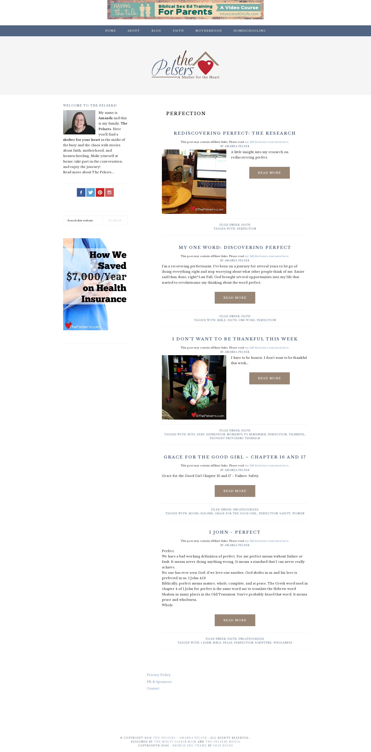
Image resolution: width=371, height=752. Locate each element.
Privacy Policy (159, 675)
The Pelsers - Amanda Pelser (180, 738)
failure (207, 513)
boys (191, 434)
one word (247, 320)
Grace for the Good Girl (236, 513)
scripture (263, 642)
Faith (246, 225)
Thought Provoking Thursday (234, 438)
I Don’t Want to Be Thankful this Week (235, 339)
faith (232, 320)
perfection (246, 228)
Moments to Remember (246, 434)
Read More (269, 173)
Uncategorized (246, 509)
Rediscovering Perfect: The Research (235, 133)
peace (228, 642)
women (298, 513)
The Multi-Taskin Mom (175, 741)
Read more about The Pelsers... (88, 172)
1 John (206, 642)
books (194, 513)
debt (201, 434)
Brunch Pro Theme (189, 745)
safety (285, 513)
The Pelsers (185, 64)
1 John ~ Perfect (235, 532)
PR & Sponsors (159, 682)
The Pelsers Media (222, 741)
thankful (297, 434)
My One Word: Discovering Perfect (235, 247)
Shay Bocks (223, 745)
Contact (153, 688)
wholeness (283, 642)
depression (215, 434)
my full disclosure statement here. (267, 141)
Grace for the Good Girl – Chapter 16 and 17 (235, 457)
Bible (221, 320)
